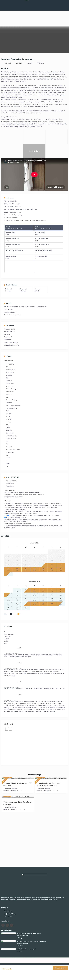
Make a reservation (60, 968)
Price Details (10, 198)
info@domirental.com (9, 914)
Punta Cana (7, 63)
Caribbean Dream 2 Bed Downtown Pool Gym (17, 803)
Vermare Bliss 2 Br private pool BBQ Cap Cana (17, 784)
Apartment (19, 63)
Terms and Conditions (12, 477)
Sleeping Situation (11, 285)
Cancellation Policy (9, 490)
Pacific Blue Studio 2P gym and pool (26, 949)
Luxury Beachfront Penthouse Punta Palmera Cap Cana (48, 784)
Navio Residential (12, 312)
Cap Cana (19, 935)
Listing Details (10, 325)
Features (8, 356)
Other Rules (7, 501)
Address (8, 303)
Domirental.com (8, 916)
